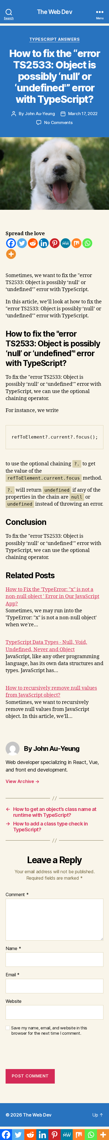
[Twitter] (22, 243)
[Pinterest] (55, 243)
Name (13, 948)
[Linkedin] (44, 243)
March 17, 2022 (83, 113)
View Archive (22, 781)
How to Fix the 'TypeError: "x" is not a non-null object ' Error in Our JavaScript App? (52, 596)
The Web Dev (54, 12)
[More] (11, 254)
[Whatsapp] (87, 243)
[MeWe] (65, 243)
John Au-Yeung (40, 113)
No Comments (58, 122)
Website (14, 1001)
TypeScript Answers (54, 39)
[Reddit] (33, 243)
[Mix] (76, 243)
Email (13, 974)
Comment (17, 894)
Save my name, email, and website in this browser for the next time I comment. (49, 1030)
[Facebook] (11, 243)
